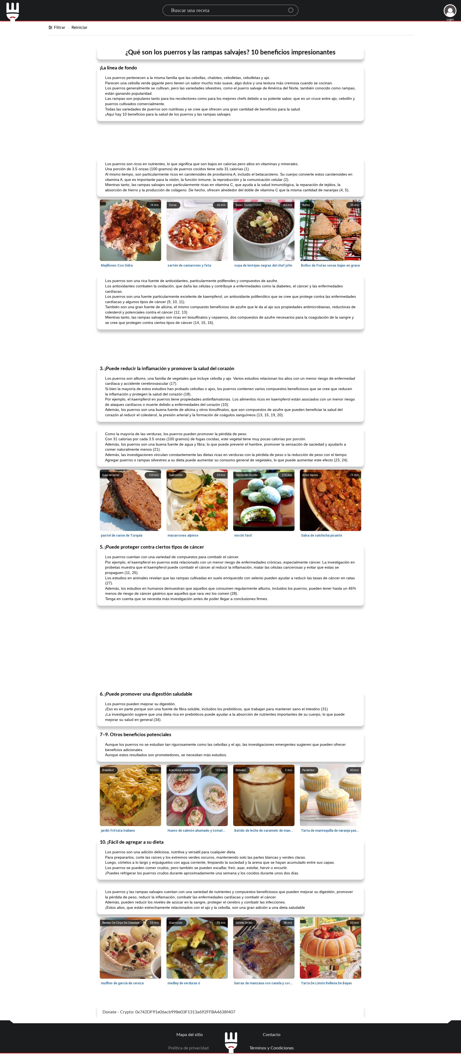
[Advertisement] (230, 139)
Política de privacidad (188, 1048)
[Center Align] (293, 8)
